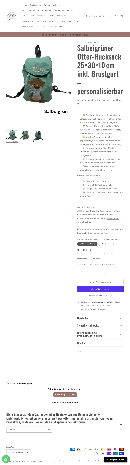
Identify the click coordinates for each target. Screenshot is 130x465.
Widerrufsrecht (51, 461)
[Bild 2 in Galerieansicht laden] (25, 136)
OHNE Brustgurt (87, 244)
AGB (78, 461)
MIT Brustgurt (107, 244)
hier (106, 233)
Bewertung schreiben (65, 394)
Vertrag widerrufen (115, 460)
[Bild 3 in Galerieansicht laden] (39, 136)
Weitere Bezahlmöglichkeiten (100, 295)
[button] (53, 5)
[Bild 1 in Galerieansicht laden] (12, 136)
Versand (91, 254)
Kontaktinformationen (99, 461)
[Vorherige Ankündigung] (7, 34)
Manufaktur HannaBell (20, 461)
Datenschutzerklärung (67, 461)
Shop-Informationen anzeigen (93, 309)
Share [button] (82, 351)
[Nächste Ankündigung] (123, 34)
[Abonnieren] (49, 430)
